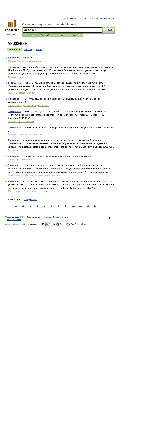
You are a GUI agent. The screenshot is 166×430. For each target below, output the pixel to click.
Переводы (45, 35)
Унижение (13, 140)
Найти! (108, 30)
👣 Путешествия (14, 219)
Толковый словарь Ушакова (21, 93)
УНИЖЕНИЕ (14, 83)
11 (80, 205)
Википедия (13, 150)
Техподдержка (46, 217)
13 (95, 205)
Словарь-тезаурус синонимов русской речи (28, 105)
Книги (60, 35)
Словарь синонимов (17, 77)
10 (73, 205)
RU (110, 18)
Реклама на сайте (60, 217)
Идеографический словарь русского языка (28, 191)
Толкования (30, 35)
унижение (13, 57)
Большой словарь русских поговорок (25, 134)
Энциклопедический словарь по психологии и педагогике (35, 175)
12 (88, 205)
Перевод (28, 49)
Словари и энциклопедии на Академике (49, 24)
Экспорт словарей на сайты (15, 224)
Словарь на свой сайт (96, 18)
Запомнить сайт (74, 18)
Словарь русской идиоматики (22, 159)
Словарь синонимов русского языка (24, 61)
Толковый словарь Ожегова (21, 121)
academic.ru (12, 34)
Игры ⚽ (76, 35)
